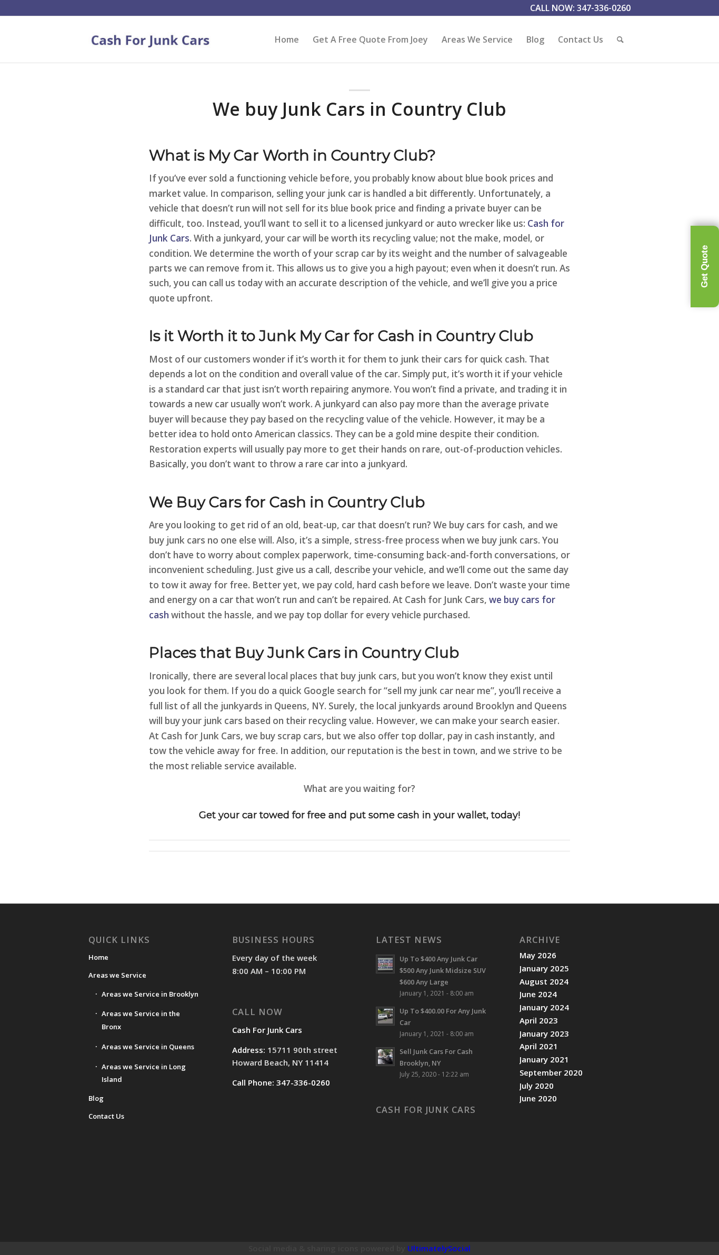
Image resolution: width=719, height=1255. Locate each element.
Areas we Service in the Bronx (141, 1020)
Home (98, 957)
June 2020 (538, 1098)
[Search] (620, 39)
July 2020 (537, 1085)
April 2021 (539, 1046)
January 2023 (544, 1033)
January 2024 (544, 1007)
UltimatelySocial (439, 1248)
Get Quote (705, 266)
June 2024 (538, 994)
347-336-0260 (604, 8)
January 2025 (544, 968)
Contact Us (106, 1116)
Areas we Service (117, 975)
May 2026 (538, 955)
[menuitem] (287, 39)
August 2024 (544, 981)
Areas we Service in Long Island (144, 1073)
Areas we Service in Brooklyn (150, 994)
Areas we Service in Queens (148, 1046)
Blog (96, 1098)
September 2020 (551, 1072)
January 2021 (544, 1059)
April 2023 (539, 1020)
